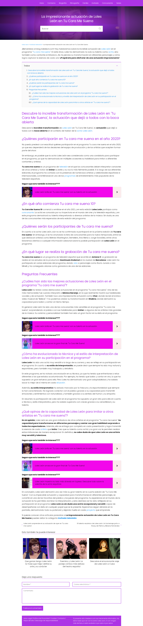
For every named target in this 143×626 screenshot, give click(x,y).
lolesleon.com (90, 618)
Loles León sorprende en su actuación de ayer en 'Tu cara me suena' (46, 524)
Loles (103, 49)
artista (44, 429)
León (108, 49)
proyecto (91, 510)
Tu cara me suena (41, 52)
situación (61, 382)
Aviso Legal (28, 618)
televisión (63, 166)
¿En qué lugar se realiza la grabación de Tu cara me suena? (53, 86)
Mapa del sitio (29, 621)
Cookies (54, 618)
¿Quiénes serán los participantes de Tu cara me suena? (51, 83)
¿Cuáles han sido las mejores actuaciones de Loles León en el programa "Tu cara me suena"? (70, 93)
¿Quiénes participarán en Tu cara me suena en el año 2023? (53, 76)
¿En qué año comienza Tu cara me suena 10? (47, 79)
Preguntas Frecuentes (38, 89)
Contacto (51, 3)
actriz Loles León (84, 130)
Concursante (107, 3)
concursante (28, 212)
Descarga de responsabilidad (46, 621)
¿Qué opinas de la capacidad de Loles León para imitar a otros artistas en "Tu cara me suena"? (71, 102)
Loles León (67, 128)
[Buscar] (99, 28)
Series (118, 3)
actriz (111, 52)
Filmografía (74, 3)
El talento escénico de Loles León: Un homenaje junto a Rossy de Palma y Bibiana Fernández (98, 524)
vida (75, 263)
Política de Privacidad (41, 618)
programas (69, 175)
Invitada (95, 3)
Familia (85, 3)
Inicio (42, 3)
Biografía (62, 3)
